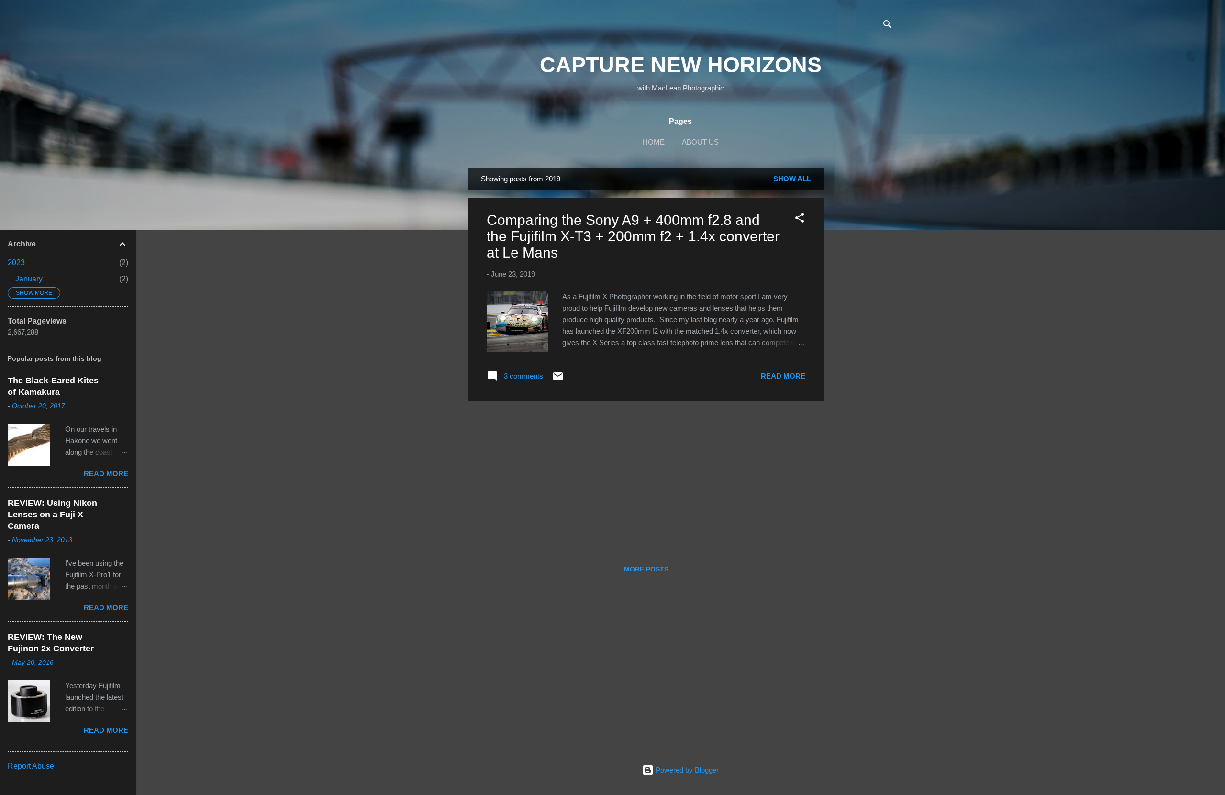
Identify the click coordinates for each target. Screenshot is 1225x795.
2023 (16, 262)
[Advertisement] (862, 311)
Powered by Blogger (686, 770)
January (29, 279)
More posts (646, 569)
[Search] (887, 26)
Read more (783, 376)
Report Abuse (31, 766)
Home (654, 142)
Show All (792, 179)
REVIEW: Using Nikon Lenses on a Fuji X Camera (52, 514)
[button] (799, 219)
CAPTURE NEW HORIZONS (681, 65)
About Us (700, 142)
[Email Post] (558, 379)
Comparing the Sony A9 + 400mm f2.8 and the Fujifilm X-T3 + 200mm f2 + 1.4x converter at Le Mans (633, 236)
